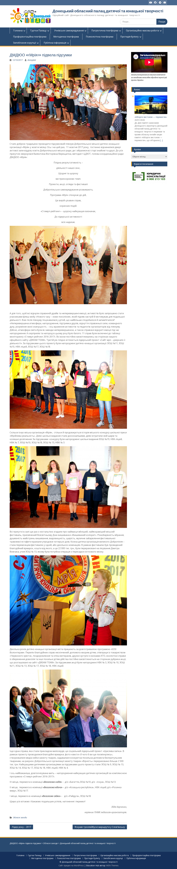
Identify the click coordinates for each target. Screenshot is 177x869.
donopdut (32, 60)
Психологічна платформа (99, 36)
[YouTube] (151, 3)
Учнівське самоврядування (69, 30)
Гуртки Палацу (38, 30)
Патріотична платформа (104, 30)
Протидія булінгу (129, 36)
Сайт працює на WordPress (71, 865)
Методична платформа (66, 36)
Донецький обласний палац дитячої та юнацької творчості (108, 10)
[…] (161, 140)
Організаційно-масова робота (142, 30)
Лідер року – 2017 (21, 826)
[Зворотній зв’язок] (165, 3)
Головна (18, 30)
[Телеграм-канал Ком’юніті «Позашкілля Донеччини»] (160, 3)
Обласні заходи (20, 817)
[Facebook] (155, 3)
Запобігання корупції (24, 42)
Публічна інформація (55, 42)
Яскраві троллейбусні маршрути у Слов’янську (100, 826)
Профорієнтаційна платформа (29, 36)
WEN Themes (112, 865)
